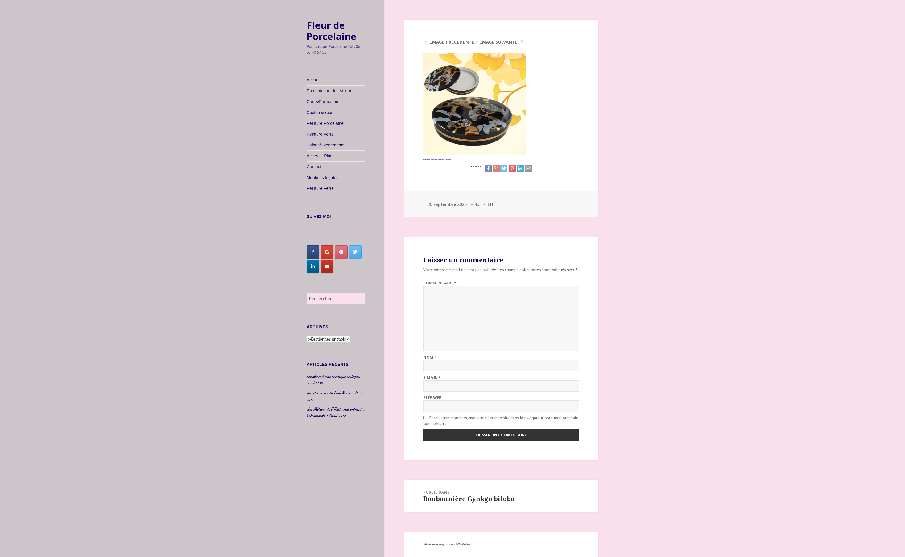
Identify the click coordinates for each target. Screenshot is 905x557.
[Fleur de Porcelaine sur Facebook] (313, 252)
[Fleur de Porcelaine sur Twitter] (355, 252)
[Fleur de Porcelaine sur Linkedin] (313, 266)
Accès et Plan (320, 156)
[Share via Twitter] (503, 168)
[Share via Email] (528, 168)
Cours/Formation (322, 101)
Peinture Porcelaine (325, 123)
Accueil (313, 80)
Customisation (320, 112)
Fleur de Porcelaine (331, 31)
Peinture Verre (320, 134)
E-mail (432, 377)
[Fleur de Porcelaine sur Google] (327, 252)
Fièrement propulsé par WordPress (447, 544)
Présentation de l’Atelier (329, 90)
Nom (430, 357)
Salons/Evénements (325, 145)
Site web (432, 397)
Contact (314, 166)
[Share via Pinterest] (512, 168)
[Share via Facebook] (488, 168)
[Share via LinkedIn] (520, 168)
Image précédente (452, 42)
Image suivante (499, 42)
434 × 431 (484, 204)
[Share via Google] (496, 168)
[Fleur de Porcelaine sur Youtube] (327, 266)
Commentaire (440, 283)
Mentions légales (322, 177)
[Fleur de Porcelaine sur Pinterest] (341, 252)
